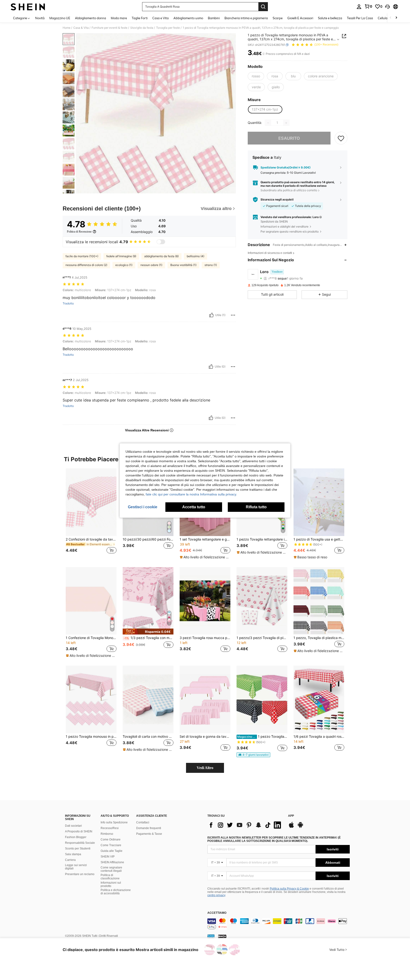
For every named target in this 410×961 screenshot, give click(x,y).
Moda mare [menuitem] (119, 18)
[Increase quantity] (286, 123)
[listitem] (91, 514)
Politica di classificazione (110, 876)
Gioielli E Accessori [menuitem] (300, 18)
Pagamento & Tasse (149, 833)
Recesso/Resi (110, 828)
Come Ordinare (111, 839)
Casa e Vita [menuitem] (160, 18)
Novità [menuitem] (40, 18)
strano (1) (211, 265)
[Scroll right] (396, 18)
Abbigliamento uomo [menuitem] (188, 18)
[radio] (256, 76)
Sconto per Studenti (77, 848)
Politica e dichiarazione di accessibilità (116, 891)
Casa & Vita (81, 27)
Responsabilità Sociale (80, 842)
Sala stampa (73, 854)
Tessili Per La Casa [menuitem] (360, 18)
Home (66, 27)
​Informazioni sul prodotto (111, 884)
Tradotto (68, 303)
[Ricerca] (263, 6)
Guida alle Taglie (111, 851)
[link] (368, 6)
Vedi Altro (205, 768)
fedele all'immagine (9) (121, 256)
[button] (387, 6)
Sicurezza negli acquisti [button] (277, 199)
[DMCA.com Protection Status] (222, 936)
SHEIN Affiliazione (112, 862)
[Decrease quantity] (268, 123)
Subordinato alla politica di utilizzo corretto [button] (289, 190)
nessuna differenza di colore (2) (86, 265)
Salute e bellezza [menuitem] (330, 18)
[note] (205, 557)
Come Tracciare (111, 845)
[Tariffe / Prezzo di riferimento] (263, 54)
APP (291, 815)
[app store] (291, 827)
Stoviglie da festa (141, 27)
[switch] (161, 241)
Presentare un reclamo (79, 874)
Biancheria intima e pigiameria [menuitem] (246, 18)
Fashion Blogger (75, 837)
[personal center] (359, 6)
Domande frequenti (148, 828)
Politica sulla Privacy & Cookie (289, 888)
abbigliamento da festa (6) (161, 256)
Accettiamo (216, 912)
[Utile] (211, 315)
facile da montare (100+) (81, 256)
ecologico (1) (123, 265)
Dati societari (73, 825)
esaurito (289, 138)
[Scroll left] (390, 18)
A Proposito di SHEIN (78, 831)
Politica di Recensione (79, 231)
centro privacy (216, 895)
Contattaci (142, 822)
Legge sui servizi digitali (76, 866)
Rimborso (107, 833)
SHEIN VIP (108, 856)
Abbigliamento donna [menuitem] (90, 18)
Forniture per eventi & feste (109, 27)
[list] (245, 825)
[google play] (300, 827)
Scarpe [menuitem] (278, 18)
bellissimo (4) (195, 256)
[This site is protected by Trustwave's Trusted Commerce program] (210, 936)
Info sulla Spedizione (114, 822)
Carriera (70, 860)
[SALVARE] (341, 138)
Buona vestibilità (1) (183, 265)
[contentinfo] (278, 924)
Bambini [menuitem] (214, 18)
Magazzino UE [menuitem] (59, 18)
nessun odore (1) (151, 265)
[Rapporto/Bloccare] (233, 315)
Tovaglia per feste (168, 27)
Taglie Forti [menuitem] (140, 18)
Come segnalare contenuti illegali (111, 869)
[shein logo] (28, 6)
